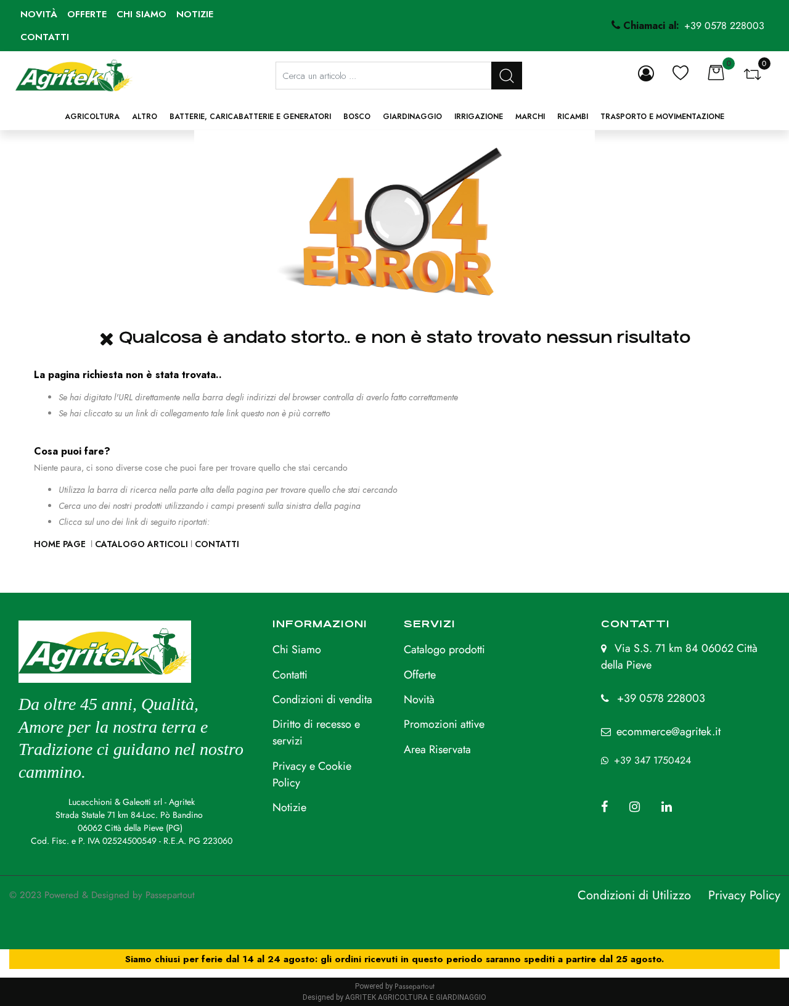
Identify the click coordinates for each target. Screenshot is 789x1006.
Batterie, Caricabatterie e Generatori (250, 116)
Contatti (44, 37)
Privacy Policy (744, 895)
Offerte (87, 14)
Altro (144, 116)
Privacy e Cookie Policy (311, 774)
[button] (506, 75)
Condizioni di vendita (322, 699)
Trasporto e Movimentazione (662, 116)
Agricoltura (92, 116)
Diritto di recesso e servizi (316, 732)
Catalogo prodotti (444, 649)
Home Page (61, 544)
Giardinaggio (412, 116)
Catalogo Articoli (141, 544)
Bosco (356, 116)
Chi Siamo (296, 649)
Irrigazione (478, 116)
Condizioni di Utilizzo (634, 895)
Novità (38, 14)
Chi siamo (141, 14)
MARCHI (530, 116)
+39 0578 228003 (661, 698)
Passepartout (170, 895)
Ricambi (572, 116)
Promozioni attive (444, 724)
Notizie (194, 14)
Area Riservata (437, 749)
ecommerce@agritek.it (668, 732)
